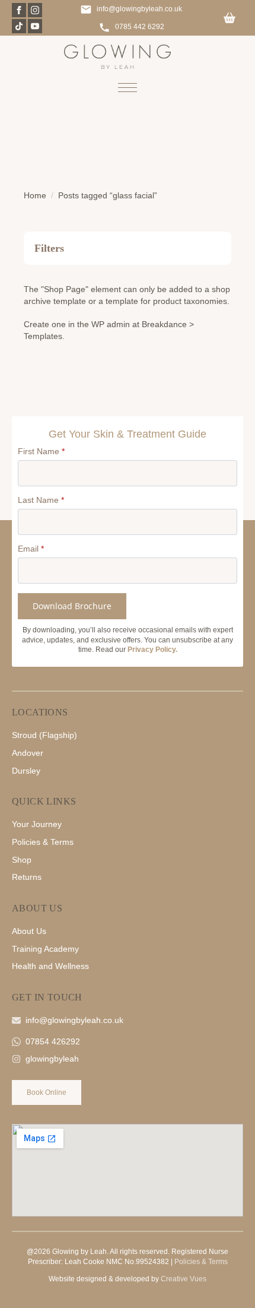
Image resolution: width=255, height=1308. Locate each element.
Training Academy (45, 949)
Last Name (41, 500)
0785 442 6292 (139, 27)
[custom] (19, 26)
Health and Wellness (50, 966)
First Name (41, 451)
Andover (27, 753)
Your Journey (37, 824)
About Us (29, 931)
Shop (21, 859)
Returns (27, 877)
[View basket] (229, 18)
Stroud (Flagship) (44, 735)
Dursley (26, 770)
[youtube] (35, 26)
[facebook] (19, 10)
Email (31, 548)
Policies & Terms (43, 842)
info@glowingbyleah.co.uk (139, 9)
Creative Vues (183, 1279)
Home (35, 195)
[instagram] (35, 10)
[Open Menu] (127, 87)
